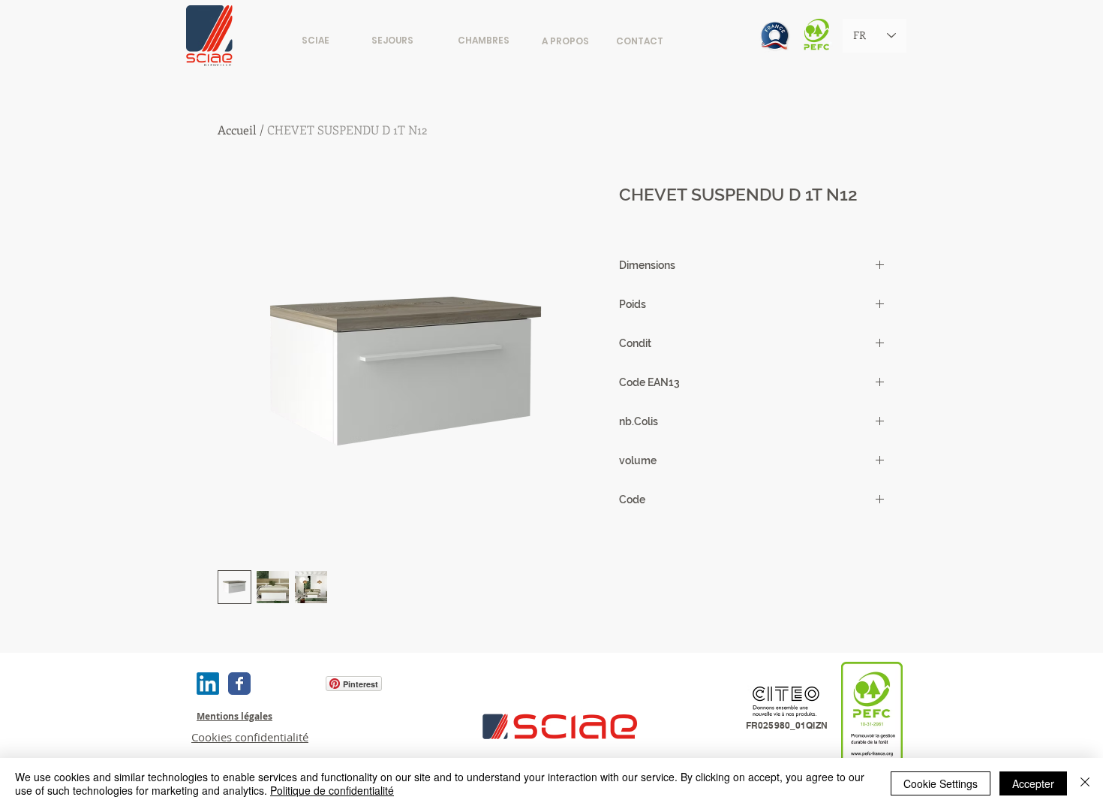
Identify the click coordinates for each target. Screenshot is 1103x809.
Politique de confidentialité (332, 790)
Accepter (1033, 783)
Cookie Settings (940, 783)
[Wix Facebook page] (239, 683)
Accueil (237, 129)
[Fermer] (1085, 783)
